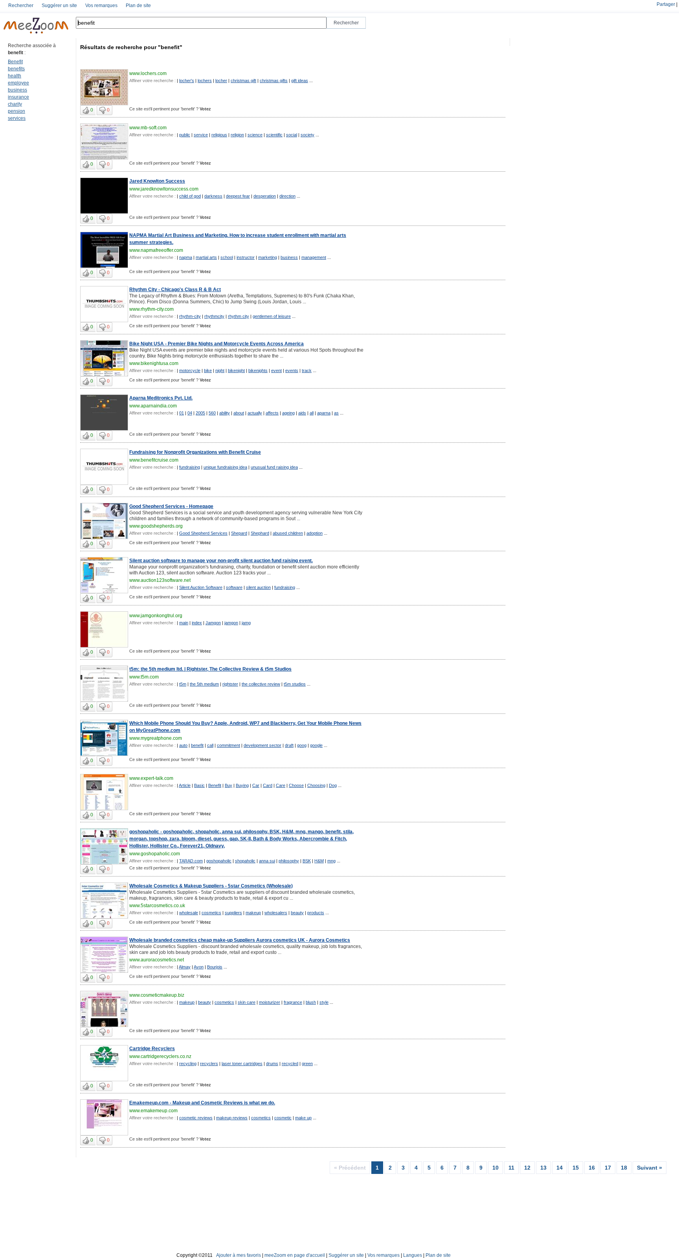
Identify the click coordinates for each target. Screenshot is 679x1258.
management (313, 257)
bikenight (236, 370)
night (219, 370)
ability (224, 413)
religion (237, 134)
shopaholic (245, 860)
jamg (246, 622)
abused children (288, 533)
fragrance (293, 1002)
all (312, 413)
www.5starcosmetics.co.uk (157, 905)
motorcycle (189, 370)
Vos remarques (101, 5)
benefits (16, 69)
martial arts (206, 257)
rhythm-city (190, 316)
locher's (186, 80)
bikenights (258, 370)
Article (185, 785)
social (291, 134)
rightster (230, 684)
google (316, 745)
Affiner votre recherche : (152, 80)
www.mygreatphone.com (155, 738)
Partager (666, 4)
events (291, 370)
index (197, 622)
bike (208, 370)
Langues (412, 1255)
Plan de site (138, 5)
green (307, 1063)
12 (527, 1167)
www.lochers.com (148, 73)
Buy (228, 785)
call (210, 745)
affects (272, 413)
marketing (267, 257)
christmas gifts (274, 80)
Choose (296, 785)
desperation (264, 196)
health (14, 76)
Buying (242, 785)
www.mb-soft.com (148, 127)
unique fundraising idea (225, 467)
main (183, 622)
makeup (253, 912)
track (307, 370)
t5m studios (295, 684)
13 (543, 1167)
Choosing (316, 785)
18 (624, 1167)
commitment (228, 745)
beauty (297, 912)
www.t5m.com (144, 677)
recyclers (209, 1063)
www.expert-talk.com (151, 778)
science (255, 134)
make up (303, 1117)
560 (212, 413)
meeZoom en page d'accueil (294, 1255)
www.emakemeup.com (153, 1110)
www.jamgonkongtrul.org (155, 615)
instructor (246, 257)
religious (219, 134)
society (307, 134)
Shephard (260, 533)
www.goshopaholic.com (154, 853)
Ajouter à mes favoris (238, 1255)
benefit (197, 745)
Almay (185, 967)
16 (592, 1167)
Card (267, 785)
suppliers (233, 912)
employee (18, 83)
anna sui (267, 860)
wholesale (188, 912)
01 (181, 413)
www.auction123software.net (160, 580)
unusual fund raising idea (274, 467)
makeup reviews (232, 1117)
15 (576, 1167)
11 (511, 1167)
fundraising (189, 467)
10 (495, 1167)
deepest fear (238, 196)
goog (301, 745)
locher (221, 80)
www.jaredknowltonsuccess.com (163, 189)
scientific (274, 134)
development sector (262, 745)
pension (16, 111)
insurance (18, 97)
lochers (205, 80)
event (276, 370)
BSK (307, 860)
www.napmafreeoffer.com (156, 250)
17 (608, 1167)
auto (183, 745)
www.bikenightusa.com (153, 363)
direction (287, 196)
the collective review (261, 684)
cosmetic (283, 1117)
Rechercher (20, 5)
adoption (314, 533)
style (323, 1002)
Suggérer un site (59, 5)
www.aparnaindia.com (153, 406)
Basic (199, 785)
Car (255, 785)
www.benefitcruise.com (153, 460)
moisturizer (269, 1002)
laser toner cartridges (242, 1063)
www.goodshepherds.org (156, 526)
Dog (333, 785)
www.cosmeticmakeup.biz (156, 995)
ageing (288, 413)
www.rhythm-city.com (151, 309)
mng (331, 860)
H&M (319, 860)
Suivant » (649, 1167)
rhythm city (238, 316)
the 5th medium (204, 684)
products (315, 912)
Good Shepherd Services (203, 533)
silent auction (258, 587)
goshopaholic (218, 860)
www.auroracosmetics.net (156, 960)
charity (15, 104)
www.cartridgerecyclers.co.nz (160, 1056)
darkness (213, 196)
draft (289, 745)
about (238, 413)
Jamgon (213, 622)
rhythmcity (214, 316)
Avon (199, 967)
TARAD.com (191, 860)
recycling (187, 1063)
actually (255, 413)
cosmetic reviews (196, 1117)
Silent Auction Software (200, 587)
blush (311, 1002)
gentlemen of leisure (272, 316)
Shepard (239, 533)
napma (185, 257)
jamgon (231, 622)
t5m (182, 684)
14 (559, 1167)
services (17, 118)
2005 (200, 413)
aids (302, 413)
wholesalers (275, 912)
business (17, 90)
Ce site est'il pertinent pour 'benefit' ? (170, 108)
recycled (290, 1063)
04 (189, 413)
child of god (190, 196)
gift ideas (299, 80)
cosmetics (211, 912)
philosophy (289, 860)
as (336, 413)
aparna (323, 413)
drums (272, 1063)
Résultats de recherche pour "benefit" (131, 47)
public (184, 134)
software (234, 587)
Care (280, 785)
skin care (246, 1002)
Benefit (15, 61)
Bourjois (214, 967)
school (226, 257)
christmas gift (243, 80)
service (201, 134)
